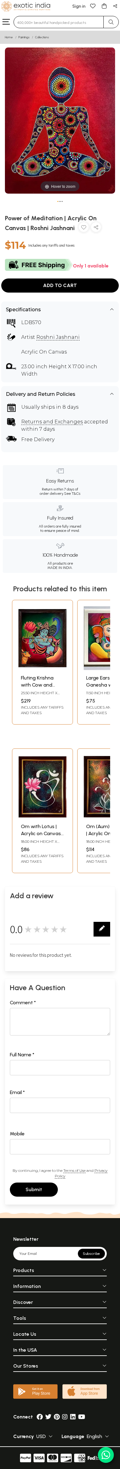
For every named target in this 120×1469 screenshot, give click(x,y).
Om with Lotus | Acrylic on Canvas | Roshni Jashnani (42, 833)
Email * (17, 1092)
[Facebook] (40, 1417)
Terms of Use (74, 1170)
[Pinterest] (57, 1417)
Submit (34, 1189)
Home (9, 37)
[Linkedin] (73, 1417)
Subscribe (91, 1253)
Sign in (79, 6)
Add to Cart (60, 285)
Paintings (24, 37)
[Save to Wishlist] (83, 228)
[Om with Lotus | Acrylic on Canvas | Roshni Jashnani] (42, 817)
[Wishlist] (93, 5)
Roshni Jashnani (58, 337)
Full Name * (22, 1055)
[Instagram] (65, 1417)
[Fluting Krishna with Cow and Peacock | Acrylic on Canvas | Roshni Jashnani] (42, 668)
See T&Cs (72, 493)
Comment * (23, 1002)
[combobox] (59, 22)
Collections (42, 37)
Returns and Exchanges (52, 422)
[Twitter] (48, 1417)
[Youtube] (81, 1417)
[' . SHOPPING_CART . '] (104, 5)
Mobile (17, 1134)
